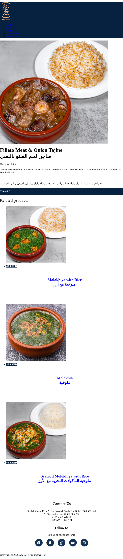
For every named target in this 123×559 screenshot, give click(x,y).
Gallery (10, 30)
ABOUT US (13, 33)
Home (9, 24)
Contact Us (12, 36)
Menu (9, 27)
